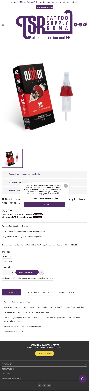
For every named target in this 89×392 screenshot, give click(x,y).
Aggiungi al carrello (27, 272)
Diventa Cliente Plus (45, 7)
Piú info (34, 198)
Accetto (44, 204)
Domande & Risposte (66, 292)
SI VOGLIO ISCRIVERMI (44, 353)
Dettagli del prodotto (39, 292)
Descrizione (13, 292)
